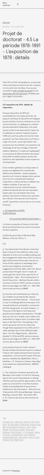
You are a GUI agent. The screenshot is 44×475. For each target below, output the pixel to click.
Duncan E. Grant (25, 427)
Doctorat (6, 22)
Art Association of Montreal (18, 425)
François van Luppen (17, 430)
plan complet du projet (22, 91)
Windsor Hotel (8, 440)
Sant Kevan (23, 437)
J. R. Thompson (28, 432)
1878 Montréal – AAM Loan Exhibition (16, 422)
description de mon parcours (15, 94)
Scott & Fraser (33, 437)
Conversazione (12, 427)
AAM (32, 422)
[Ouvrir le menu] (17, 4)
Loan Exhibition (29, 435)
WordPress (16, 470)
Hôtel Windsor (16, 432)
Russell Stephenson (10, 437)
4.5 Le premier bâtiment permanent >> (25, 219)
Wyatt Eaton (19, 440)
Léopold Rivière (17, 435)
